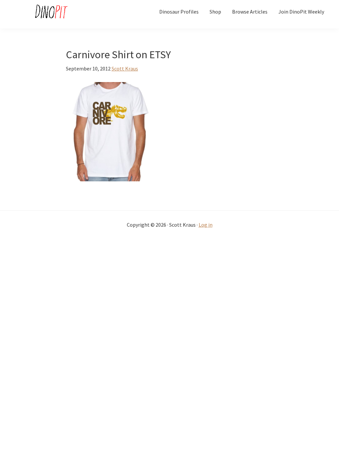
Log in (206, 224)
